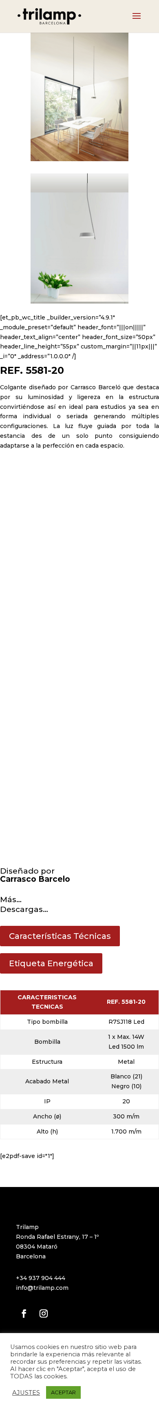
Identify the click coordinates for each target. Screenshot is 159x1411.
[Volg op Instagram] (43, 1313)
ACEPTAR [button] (63, 1392)
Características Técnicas (60, 936)
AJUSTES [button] (26, 1392)
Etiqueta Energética (51, 963)
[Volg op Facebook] (24, 1313)
